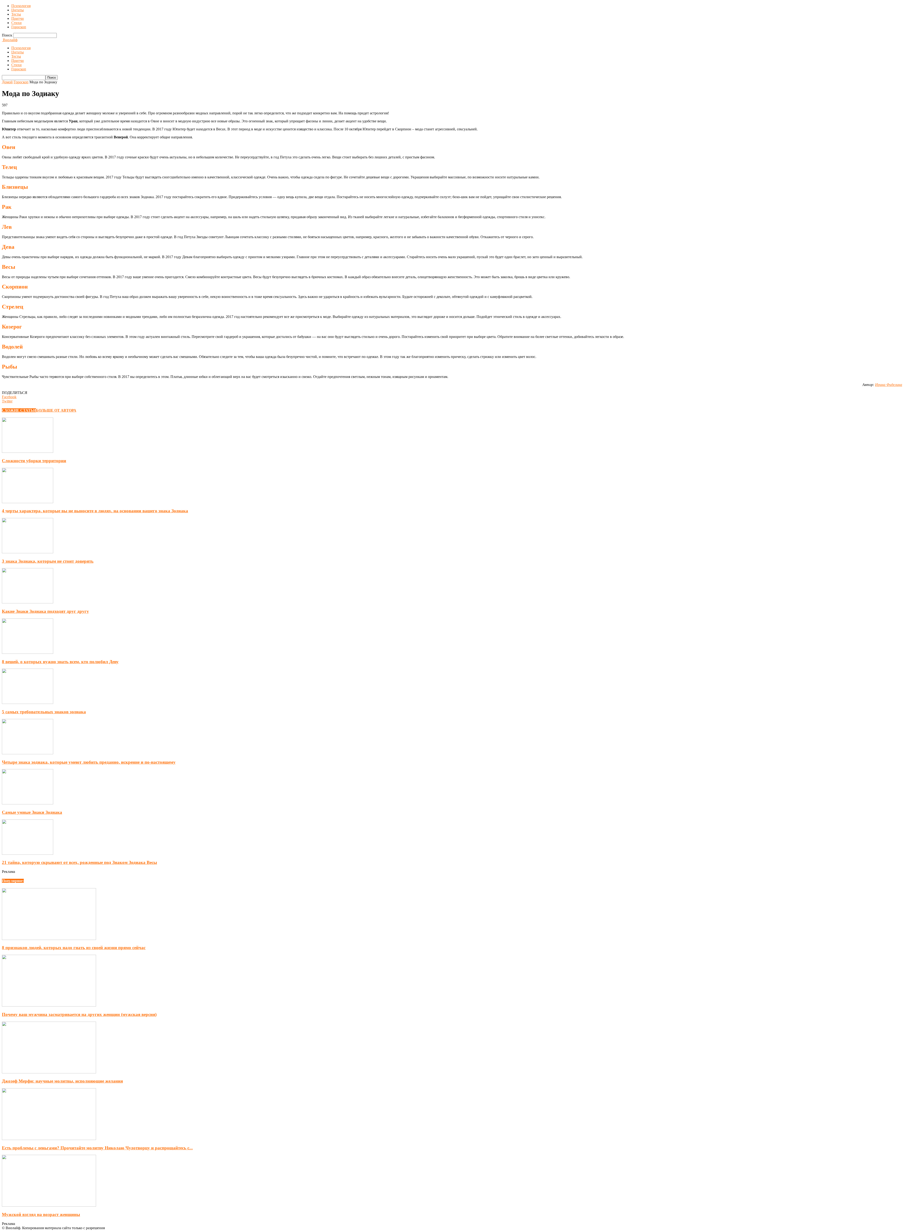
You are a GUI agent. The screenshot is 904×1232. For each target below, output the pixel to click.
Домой (7, 82)
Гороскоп (18, 27)
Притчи (17, 18)
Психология (21, 6)
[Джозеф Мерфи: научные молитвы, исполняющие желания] (49, 1072)
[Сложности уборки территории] (27, 451)
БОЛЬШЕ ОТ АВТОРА (56, 410)
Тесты (16, 14)
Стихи (16, 23)
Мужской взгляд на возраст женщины (41, 1214)
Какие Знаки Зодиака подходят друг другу (45, 611)
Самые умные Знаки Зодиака (32, 812)
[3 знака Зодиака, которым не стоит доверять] (27, 552)
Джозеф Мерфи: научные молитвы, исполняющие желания (62, 1081)
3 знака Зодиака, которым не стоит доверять (47, 561)
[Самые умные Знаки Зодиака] (27, 803)
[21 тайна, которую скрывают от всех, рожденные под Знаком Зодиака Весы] (27, 853)
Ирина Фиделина (888, 385)
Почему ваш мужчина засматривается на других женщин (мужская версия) (79, 1014)
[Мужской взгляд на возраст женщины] (49, 1205)
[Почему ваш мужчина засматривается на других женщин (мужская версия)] (49, 1005)
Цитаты (17, 10)
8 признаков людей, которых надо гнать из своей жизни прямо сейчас (73, 947)
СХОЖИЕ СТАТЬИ (19, 410)
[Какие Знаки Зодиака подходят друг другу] (27, 602)
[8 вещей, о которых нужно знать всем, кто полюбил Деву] (27, 652)
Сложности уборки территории (34, 460)
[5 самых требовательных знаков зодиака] (27, 703)
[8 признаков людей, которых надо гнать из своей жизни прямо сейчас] (49, 939)
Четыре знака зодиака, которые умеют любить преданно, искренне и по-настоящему (89, 762)
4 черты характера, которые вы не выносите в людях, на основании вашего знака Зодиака (95, 510)
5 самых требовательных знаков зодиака (44, 711)
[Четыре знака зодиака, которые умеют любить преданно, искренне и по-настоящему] (27, 753)
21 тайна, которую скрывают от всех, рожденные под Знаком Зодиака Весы (79, 862)
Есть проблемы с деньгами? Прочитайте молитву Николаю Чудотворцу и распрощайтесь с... (97, 1147)
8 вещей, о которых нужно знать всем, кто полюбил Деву (60, 661)
